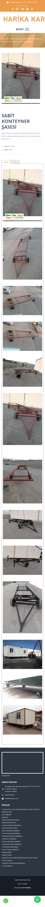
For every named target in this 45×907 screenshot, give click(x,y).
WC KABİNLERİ (6, 815)
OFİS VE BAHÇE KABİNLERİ (10, 850)
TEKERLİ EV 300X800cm (9, 839)
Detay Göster (6, 776)
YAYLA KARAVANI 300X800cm (11, 833)
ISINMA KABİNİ (6, 852)
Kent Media (27, 888)
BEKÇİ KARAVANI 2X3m (9, 823)
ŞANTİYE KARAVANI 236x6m (10, 820)
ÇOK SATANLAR (7, 860)
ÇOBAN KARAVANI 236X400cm (11, 825)
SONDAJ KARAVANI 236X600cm (12, 844)
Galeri (6, 162)
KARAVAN (5, 817)
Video (15, 162)
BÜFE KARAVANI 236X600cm (11, 831)
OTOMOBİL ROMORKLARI (10, 847)
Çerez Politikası (22, 884)
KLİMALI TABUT (7, 855)
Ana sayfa (5, 39)
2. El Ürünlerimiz (7, 866)
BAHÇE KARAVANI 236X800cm (11, 842)
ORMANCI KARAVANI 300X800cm (12, 836)
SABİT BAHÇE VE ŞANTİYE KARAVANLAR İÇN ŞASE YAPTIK (19, 858)
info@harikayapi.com (16, 2)
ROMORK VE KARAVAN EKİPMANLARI (13, 863)
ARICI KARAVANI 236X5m (9, 828)
